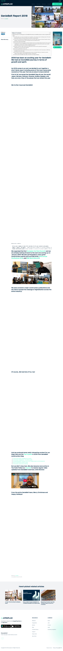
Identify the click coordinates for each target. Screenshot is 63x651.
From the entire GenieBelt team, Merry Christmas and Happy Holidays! (26, 54)
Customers (38, 4)
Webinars (34, 620)
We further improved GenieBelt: (20, 41)
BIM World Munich (33, 258)
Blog (33, 627)
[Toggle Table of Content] (49, 33)
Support (33, 631)
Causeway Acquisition (52, 629)
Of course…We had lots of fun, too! (20, 48)
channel (28, 468)
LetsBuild (6, 18)
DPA (61, 647)
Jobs (49, 623)
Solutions (33, 4)
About (49, 620)
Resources (44, 4)
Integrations (34, 623)
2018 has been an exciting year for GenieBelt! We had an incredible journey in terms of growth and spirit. (31, 35)
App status (34, 636)
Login (60, 1)
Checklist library (35, 629)
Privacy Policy (55, 647)
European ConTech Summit (36, 251)
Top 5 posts (28, 454)
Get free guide (57, 47)
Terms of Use (49, 647)
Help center (34, 634)
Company (49, 4)
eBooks (33, 625)
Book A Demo (57, 4)
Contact (49, 625)
